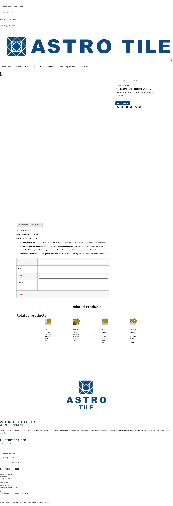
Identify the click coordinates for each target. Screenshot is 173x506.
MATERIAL (52, 67)
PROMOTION (7, 67)
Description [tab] (23, 225)
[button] (117, 107)
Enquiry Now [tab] (36, 225)
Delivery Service (8, 458)
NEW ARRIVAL (30, 67)
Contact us (6, 448)
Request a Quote (8, 453)
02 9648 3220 (5, 485)
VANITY (18, 67)
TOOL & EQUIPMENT (67, 67)
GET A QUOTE (122, 103)
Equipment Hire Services (11, 462)
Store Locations (8, 444)
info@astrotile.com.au (8, 479)
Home (117, 81)
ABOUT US (83, 67)
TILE (42, 67)
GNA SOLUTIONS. (48, 502)
